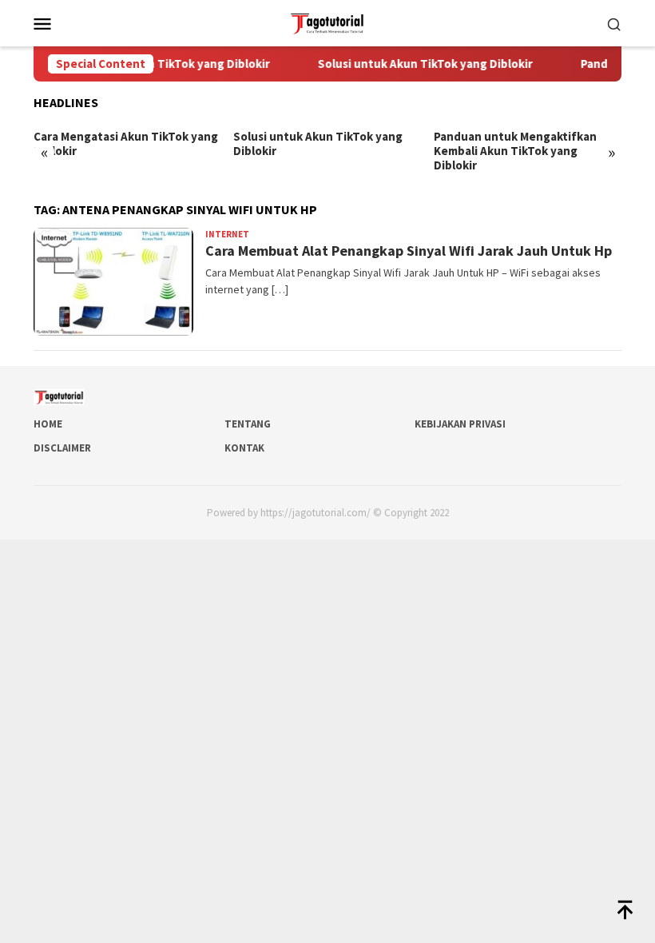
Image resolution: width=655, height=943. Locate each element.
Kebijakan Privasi (460, 424)
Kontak (244, 448)
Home (48, 424)
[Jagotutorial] (327, 21)
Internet (227, 234)
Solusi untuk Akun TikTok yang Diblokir (416, 64)
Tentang (247, 424)
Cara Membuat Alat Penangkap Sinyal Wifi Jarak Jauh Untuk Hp (408, 250)
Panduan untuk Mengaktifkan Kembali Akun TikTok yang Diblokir (515, 151)
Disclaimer (62, 448)
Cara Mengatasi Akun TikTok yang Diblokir (126, 143)
